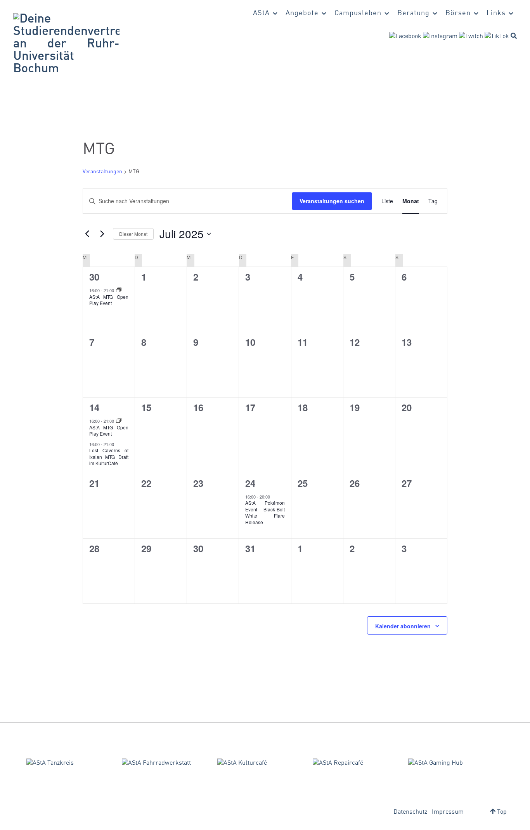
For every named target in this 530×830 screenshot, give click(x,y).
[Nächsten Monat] (102, 234)
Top (501, 812)
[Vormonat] (87, 234)
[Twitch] (471, 36)
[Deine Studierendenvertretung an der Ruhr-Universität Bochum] (66, 44)
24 (250, 483)
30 (94, 276)
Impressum (448, 812)
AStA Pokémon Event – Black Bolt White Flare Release (264, 512)
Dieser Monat (133, 233)
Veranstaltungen (102, 171)
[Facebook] (405, 36)
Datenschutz (410, 812)
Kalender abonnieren (403, 626)
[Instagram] (440, 36)
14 (94, 407)
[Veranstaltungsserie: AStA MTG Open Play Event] (118, 290)
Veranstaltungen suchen (332, 201)
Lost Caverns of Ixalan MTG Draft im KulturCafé (108, 456)
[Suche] (514, 36)
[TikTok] (497, 36)
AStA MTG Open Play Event (108, 300)
